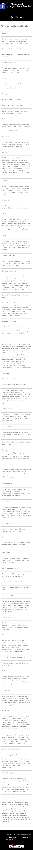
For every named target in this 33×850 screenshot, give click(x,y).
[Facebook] (12, 17)
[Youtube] (21, 17)
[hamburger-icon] (29, 11)
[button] (2, 6)
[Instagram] (16, 17)
